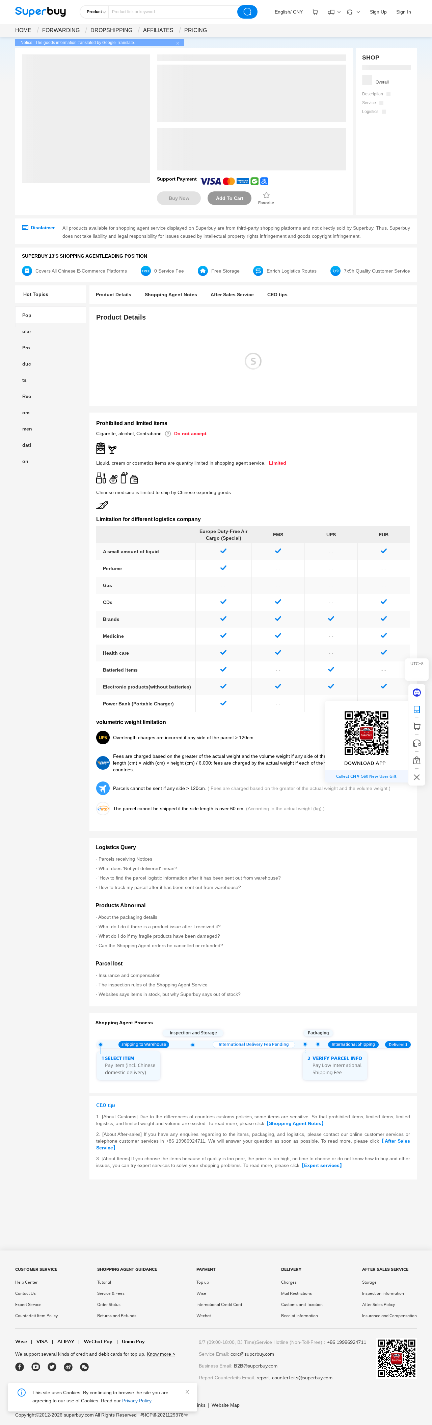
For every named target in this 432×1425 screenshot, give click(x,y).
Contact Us (25, 1293)
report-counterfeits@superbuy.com (294, 1378)
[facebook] (19, 1367)
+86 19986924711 (346, 1342)
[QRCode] (416, 709)
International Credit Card (219, 1305)
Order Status (108, 1305)
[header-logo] (40, 12)
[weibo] (68, 1367)
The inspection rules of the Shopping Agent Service (153, 984)
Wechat (203, 1316)
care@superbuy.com (252, 1354)
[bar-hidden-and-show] (416, 777)
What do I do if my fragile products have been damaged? (159, 936)
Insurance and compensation (130, 975)
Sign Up (378, 12)
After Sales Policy (378, 1305)
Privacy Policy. (137, 1400)
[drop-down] (315, 12)
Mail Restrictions (296, 1293)
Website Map (226, 1405)
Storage (369, 1282)
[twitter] (52, 1367)
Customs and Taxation (302, 1305)
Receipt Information (299, 1316)
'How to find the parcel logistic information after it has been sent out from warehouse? (190, 878)
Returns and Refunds (116, 1316)
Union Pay (130, 1341)
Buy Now (179, 198)
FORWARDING (61, 30)
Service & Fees (111, 1293)
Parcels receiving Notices (125, 859)
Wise (201, 1293)
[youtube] (35, 1367)
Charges (289, 1282)
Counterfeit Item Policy (36, 1316)
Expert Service (28, 1305)
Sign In (403, 12)
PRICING (195, 30)
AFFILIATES (158, 30)
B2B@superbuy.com (255, 1366)
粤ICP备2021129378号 (164, 1415)
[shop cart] (416, 726)
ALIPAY (63, 1341)
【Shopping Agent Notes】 (295, 1123)
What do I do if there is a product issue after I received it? (160, 926)
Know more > (161, 1354)
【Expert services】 (321, 1165)
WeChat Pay (95, 1341)
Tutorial (104, 1282)
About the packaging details (127, 917)
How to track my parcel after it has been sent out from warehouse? (170, 887)
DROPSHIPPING (111, 30)
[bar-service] (416, 743)
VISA (39, 1341)
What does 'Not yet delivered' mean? (138, 868)
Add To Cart (229, 198)
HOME (23, 30)
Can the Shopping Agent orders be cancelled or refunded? (161, 945)
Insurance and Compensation (389, 1316)
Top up (202, 1282)
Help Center (26, 1282)
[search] (247, 12)
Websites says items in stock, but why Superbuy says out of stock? (170, 994)
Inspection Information (383, 1293)
